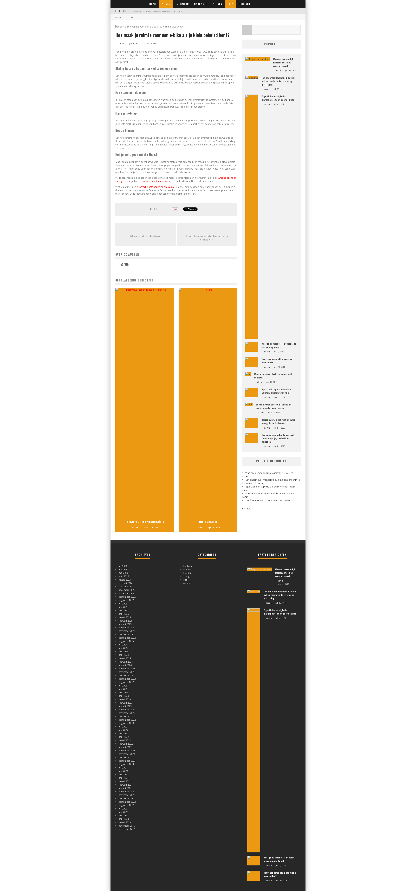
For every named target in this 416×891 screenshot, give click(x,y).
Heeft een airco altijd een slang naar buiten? (268, 500)
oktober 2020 (126, 798)
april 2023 (124, 695)
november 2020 (127, 794)
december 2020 (127, 791)
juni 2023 (123, 689)
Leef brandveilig (208, 522)
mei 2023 (123, 692)
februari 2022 (126, 743)
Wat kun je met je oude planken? (146, 236)
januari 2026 (125, 586)
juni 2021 (123, 771)
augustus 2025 (126, 600)
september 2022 (127, 719)
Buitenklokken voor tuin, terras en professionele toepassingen (273, 406)
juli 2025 (123, 603)
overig (186, 576)
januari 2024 (125, 665)
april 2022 (124, 736)
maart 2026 (125, 579)
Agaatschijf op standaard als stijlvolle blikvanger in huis (276, 391)
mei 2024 (123, 651)
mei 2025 (123, 610)
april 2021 (124, 777)
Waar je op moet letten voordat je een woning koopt (279, 345)
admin (121, 43)
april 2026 (124, 576)
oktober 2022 (126, 716)
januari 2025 (125, 624)
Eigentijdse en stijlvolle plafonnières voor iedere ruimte (278, 98)
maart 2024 (125, 658)
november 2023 (127, 671)
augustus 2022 (126, 723)
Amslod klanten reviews (155, 181)
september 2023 (127, 678)
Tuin (231, 4)
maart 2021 (125, 781)
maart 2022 (125, 740)
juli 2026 (123, 566)
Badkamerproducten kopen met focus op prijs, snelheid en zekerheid (278, 438)
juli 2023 (123, 685)
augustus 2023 (126, 682)
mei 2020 (123, 815)
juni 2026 (123, 569)
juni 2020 (123, 812)
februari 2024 (126, 661)
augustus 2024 (126, 641)
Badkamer (201, 4)
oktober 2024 (126, 634)
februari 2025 (126, 620)
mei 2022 (123, 733)
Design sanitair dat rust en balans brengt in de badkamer (279, 421)
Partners (246, 508)
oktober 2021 (126, 757)
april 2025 (124, 613)
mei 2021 (123, 774)
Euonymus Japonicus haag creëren (144, 522)
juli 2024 (123, 644)
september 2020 (127, 801)
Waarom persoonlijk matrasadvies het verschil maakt (159, 11)
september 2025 (127, 596)
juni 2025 (123, 607)
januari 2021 (125, 788)
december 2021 (127, 750)
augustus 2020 (126, 805)
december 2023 (127, 668)
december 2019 (127, 825)
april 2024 (124, 654)
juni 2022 (123, 730)
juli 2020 (123, 808)
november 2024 (127, 630)
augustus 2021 (126, 764)
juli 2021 (123, 767)
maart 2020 (125, 822)
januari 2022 (125, 747)
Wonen (166, 4)
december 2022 (127, 709)
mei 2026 (123, 572)
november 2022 (127, 712)
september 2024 (127, 637)
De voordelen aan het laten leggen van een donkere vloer (207, 237)
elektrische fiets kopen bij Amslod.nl (155, 186)
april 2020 (124, 818)
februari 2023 (126, 702)
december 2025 (127, 589)
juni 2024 (123, 648)
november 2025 (127, 593)
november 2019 (127, 829)
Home (152, 4)
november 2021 (127, 753)
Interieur (182, 4)
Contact (244, 4)
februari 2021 (126, 784)
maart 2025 (125, 617)
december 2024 (127, 627)
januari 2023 (125, 706)
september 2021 (127, 760)
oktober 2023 (126, 675)
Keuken (217, 4)
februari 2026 (126, 583)
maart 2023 (125, 699)
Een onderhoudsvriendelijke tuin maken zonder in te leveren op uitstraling (278, 81)
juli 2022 (123, 726)
